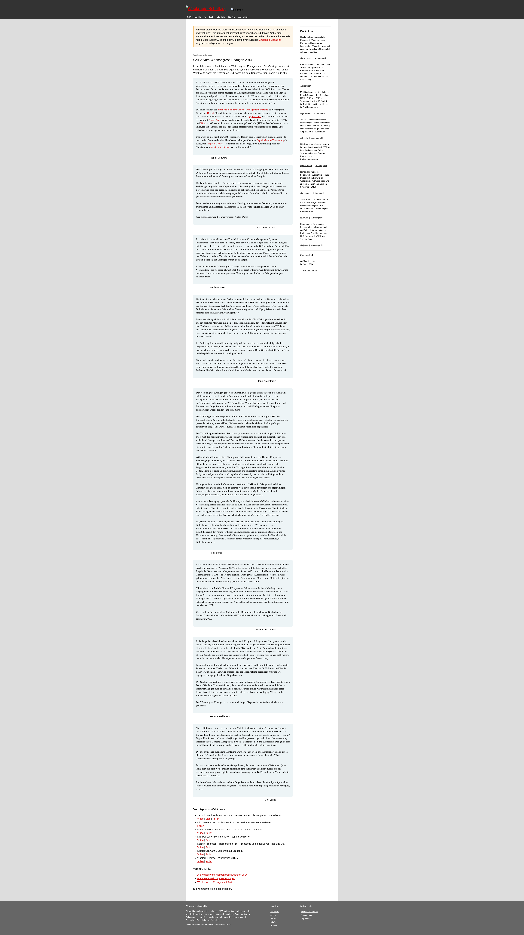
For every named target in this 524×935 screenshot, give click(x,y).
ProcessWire (215, 120)
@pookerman (306, 165)
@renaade (304, 193)
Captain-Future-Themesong (270, 140)
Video (200, 818)
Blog (208, 818)
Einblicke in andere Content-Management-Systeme (243, 109)
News (231, 17)
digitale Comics (215, 143)
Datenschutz (306, 915)
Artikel (208, 17)
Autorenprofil (320, 58)
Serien (221, 17)
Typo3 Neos (255, 116)
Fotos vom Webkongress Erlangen (216, 878)
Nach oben (173, 11)
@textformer (305, 58)
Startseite (274, 911)
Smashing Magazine (270, 40)
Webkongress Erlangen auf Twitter (216, 882)
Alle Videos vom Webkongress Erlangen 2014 (222, 874)
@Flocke (304, 138)
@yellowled (305, 113)
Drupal (210, 113)
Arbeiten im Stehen (220, 147)
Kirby (203, 123)
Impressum (306, 918)
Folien (216, 818)
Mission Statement (309, 911)
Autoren (243, 17)
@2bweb (304, 218)
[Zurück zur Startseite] (207, 8)
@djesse (304, 245)
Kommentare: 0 (310, 270)
